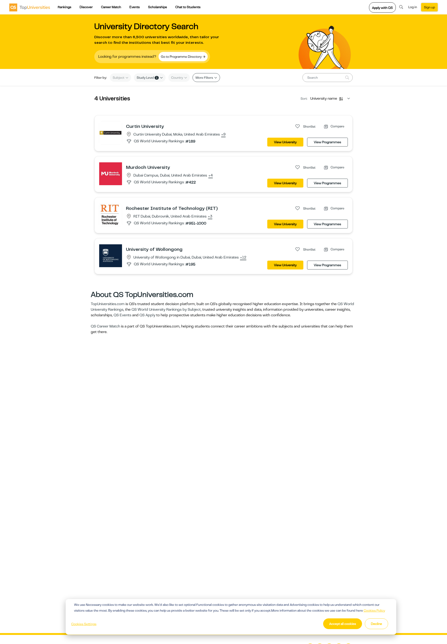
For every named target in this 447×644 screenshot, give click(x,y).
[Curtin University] (110, 132)
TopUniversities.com (108, 304)
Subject (119, 77)
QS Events (122, 315)
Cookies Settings (83, 624)
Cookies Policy (374, 610)
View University (285, 142)
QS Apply (147, 315)
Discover (86, 7)
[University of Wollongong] (110, 255)
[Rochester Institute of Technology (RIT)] (110, 214)
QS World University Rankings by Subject (166, 309)
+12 (243, 257)
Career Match (111, 7)
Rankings (64, 7)
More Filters (205, 77)
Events (134, 7)
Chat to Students (187, 7)
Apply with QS (382, 8)
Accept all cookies (342, 624)
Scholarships (157, 7)
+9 (223, 134)
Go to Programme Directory (181, 57)
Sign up (429, 7)
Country (177, 77)
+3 (210, 216)
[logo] (29, 7)
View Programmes (327, 142)
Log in (412, 7)
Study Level (147, 77)
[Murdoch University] (110, 173)
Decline (376, 624)
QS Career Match (105, 326)
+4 (210, 175)
